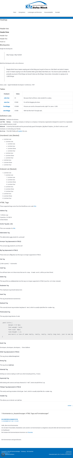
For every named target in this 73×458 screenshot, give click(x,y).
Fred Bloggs (6, 106)
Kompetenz (22, 12)
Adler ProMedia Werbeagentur (64, 454)
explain (20, 131)
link (14, 228)
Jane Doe (6, 102)
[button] (3, 455)
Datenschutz (69, 453)
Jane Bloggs (6, 110)
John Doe (6, 98)
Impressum (69, 451)
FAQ (35, 206)
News (12, 18)
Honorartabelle (48, 12)
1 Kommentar (5, 18)
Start (14, 12)
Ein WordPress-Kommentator (9, 419)
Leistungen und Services (35, 12)
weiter (70, 405)
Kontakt (57, 12)
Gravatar (30, 432)
